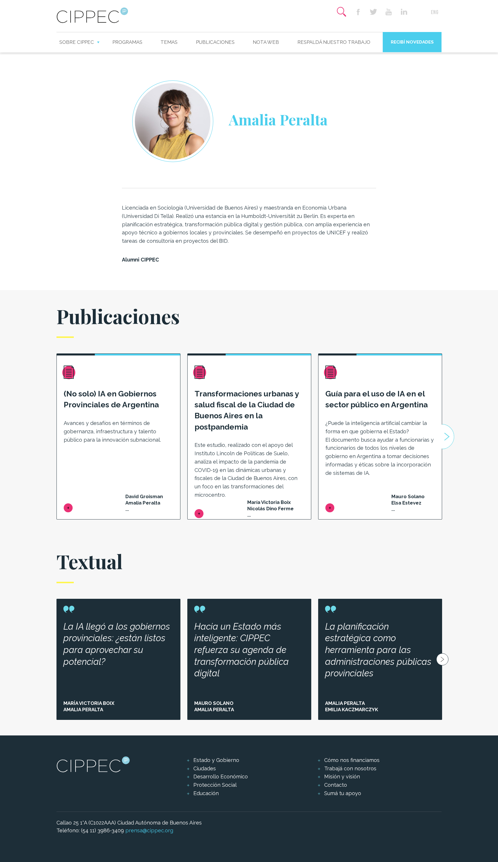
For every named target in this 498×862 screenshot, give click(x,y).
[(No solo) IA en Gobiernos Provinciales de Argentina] (68, 507)
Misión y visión (342, 776)
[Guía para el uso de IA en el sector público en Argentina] (329, 507)
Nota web (266, 42)
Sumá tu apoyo (342, 793)
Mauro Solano (213, 703)
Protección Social (215, 785)
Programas (127, 42)
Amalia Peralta (83, 709)
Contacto (335, 785)
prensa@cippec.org (149, 830)
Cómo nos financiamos (352, 760)
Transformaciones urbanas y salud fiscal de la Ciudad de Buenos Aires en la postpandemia (247, 410)
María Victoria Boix (88, 703)
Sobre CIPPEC (76, 42)
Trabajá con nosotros (350, 768)
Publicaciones (215, 42)
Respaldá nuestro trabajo (333, 42)
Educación (206, 793)
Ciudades (204, 768)
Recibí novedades (412, 42)
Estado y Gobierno (216, 760)
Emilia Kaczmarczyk (351, 709)
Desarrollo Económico (220, 776)
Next (448, 436)
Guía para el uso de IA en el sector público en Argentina (376, 399)
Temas (169, 42)
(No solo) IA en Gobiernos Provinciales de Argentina (111, 399)
